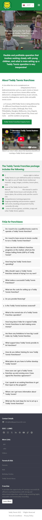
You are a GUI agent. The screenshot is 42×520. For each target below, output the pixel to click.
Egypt (28, 5)
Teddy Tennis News (8, 479)
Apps (4, 444)
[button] (39, 5)
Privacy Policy (28, 516)
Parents (5, 465)
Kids (3, 470)
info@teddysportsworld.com (15, 422)
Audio (4, 449)
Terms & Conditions (15, 516)
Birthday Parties (7, 474)
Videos (4, 453)
